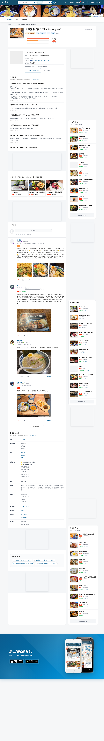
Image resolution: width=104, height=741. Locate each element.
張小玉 (19, 240)
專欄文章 (84, 2)
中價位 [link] (22, 510)
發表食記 (72, 2)
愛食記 (9, 24)
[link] (85, 132)
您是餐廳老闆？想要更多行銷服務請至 (36, 66)
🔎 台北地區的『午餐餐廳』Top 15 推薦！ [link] (23, 563)
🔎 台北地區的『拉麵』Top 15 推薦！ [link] (22, 560)
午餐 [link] (49, 33)
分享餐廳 (47, 70)
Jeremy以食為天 (21, 382)
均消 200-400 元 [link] (25, 506)
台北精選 (14, 24)
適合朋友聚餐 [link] (24, 514)
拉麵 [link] (38, 33)
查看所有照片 (98, 14)
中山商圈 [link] (23, 439)
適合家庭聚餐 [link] (24, 517)
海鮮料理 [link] (23, 455)
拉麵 (19, 24)
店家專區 (90, 2)
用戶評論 (13, 225)
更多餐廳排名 (81, 215)
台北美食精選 (31, 33)
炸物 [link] (22, 457)
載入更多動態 (36, 426)
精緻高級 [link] (84, 327)
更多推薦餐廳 (81, 401)
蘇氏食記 (19, 285)
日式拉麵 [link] (23, 452)
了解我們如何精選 (36, 79)
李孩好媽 (19, 340)
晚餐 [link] (53, 33)
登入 (66, 2)
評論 (17, 19)
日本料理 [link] (43, 33)
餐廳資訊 (9, 19)
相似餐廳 (24, 19)
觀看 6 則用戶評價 (34, 70)
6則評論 (54, 42)
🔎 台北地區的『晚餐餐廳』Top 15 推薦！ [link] (46, 563)
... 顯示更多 (19, 260)
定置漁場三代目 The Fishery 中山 (44, 29)
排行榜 (98, 2)
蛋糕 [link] (83, 318)
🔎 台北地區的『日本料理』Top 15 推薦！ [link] (44, 560)
